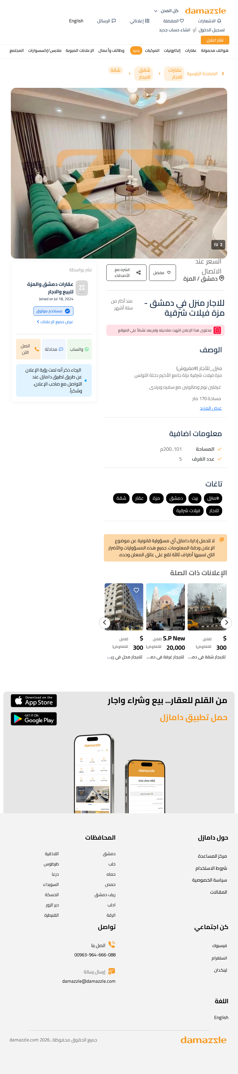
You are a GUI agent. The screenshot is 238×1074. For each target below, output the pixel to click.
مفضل (158, 272)
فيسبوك (219, 945)
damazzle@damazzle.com (89, 981)
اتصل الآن (25, 349)
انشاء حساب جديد (174, 30)
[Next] (226, 623)
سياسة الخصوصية (209, 879)
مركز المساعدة (212, 855)
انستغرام (219, 958)
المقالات (218, 891)
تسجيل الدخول (212, 30)
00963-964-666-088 (95, 954)
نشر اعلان (215, 40)
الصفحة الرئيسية (202, 73)
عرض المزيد (211, 408)
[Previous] (104, 623)
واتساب (76, 349)
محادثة (51, 349)
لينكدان (220, 970)
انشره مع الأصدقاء (122, 272)
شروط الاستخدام (211, 868)
